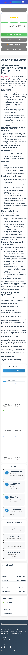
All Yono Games (5, 76)
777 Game (17, 457)
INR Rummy (6, 457)
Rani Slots (17, 404)
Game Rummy (7, 430)
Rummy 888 (18, 430)
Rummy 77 (6, 404)
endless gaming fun (6, 78)
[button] (22, 2)
